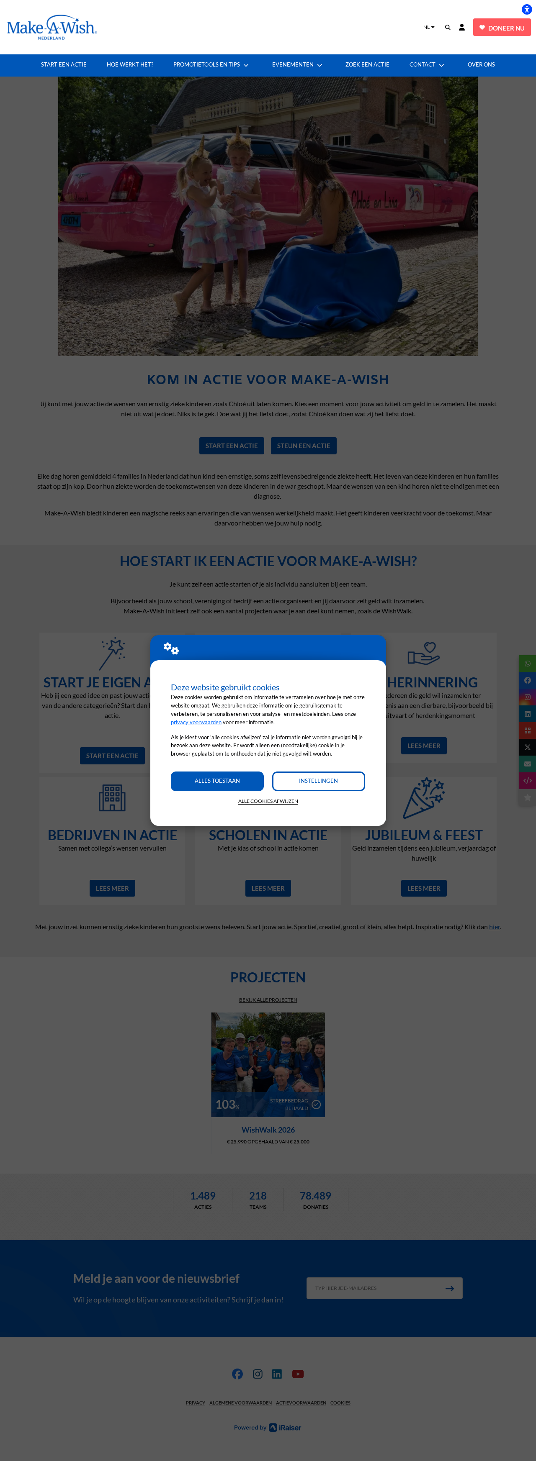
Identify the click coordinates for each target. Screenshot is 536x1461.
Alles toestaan (217, 780)
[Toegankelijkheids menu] (527, 9)
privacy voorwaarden (196, 722)
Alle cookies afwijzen (268, 801)
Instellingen (318, 780)
